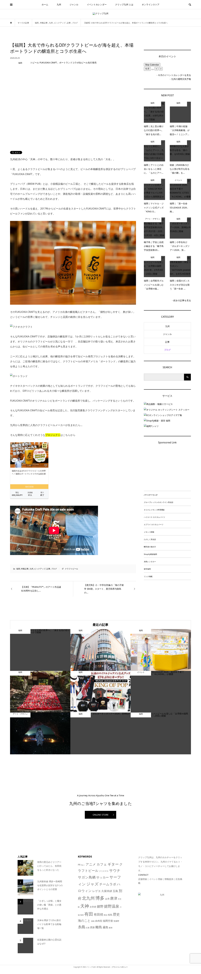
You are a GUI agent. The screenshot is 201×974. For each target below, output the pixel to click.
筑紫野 (116, 921)
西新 (92, 927)
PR (79, 864)
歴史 (116, 914)
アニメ (91, 864)
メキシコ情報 (149, 532)
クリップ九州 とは (124, 4)
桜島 (110, 914)
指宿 (82, 915)
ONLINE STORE (101, 814)
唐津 (113, 898)
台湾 (107, 898)
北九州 (88, 898)
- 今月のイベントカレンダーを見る (174, 75)
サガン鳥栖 (87, 877)
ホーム (45, 4)
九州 (59, 4)
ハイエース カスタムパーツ (154, 517)
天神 (84, 906)
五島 (115, 891)
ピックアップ (40, 568)
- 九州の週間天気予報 (180, 79)
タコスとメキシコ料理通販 (154, 510)
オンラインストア (150, 4)
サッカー (102, 877)
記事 (48, 568)
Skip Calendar (152, 64)
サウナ (114, 870)
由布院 (98, 920)
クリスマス (104, 871)
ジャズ (92, 883)
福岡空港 (108, 920)
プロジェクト (52, 435)
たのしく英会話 (150, 539)
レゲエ (96, 891)
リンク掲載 (148, 576)
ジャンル (74, 4)
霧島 (105, 927)
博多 (99, 898)
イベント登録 (155, 879)
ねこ (83, 864)
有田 (88, 914)
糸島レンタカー (150, 561)
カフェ (102, 864)
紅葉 (88, 928)
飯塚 (110, 928)
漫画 (93, 921)
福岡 (18, 568)
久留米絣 (106, 891)
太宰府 (93, 906)
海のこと (84, 920)
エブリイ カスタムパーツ (153, 524)
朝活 (105, 915)
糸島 (81, 926)
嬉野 (100, 906)
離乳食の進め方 (150, 546)
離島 (98, 927)
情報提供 (169, 879)
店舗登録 (142, 879)
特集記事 (25, 568)
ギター (113, 864)
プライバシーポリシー (120, 967)
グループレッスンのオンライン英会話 (158, 502)
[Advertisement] (167, 468)
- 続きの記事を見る (181, 300)
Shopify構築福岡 (150, 554)
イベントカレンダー (97, 4)
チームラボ (107, 884)
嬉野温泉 (111, 906)
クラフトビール (71, 568)
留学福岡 (147, 569)
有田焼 (98, 914)
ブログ (54, 568)
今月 (147, 68)
